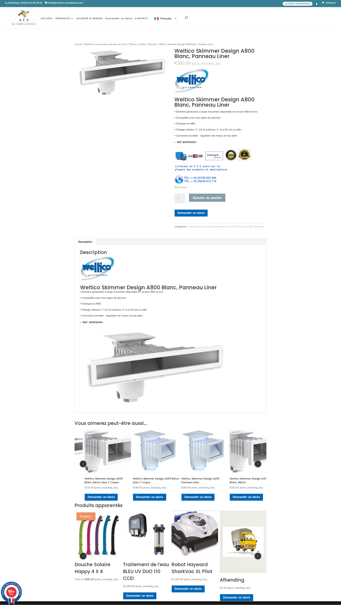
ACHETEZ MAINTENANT (298, 3)
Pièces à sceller (137, 44)
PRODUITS (63, 18)
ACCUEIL (47, 18)
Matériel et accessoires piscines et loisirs (105, 44)
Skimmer (152, 44)
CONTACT (141, 18)
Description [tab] (85, 241)
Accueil (78, 44)
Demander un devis (118, 18)
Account (317, 4)
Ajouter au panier (207, 198)
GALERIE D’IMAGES (89, 18)
